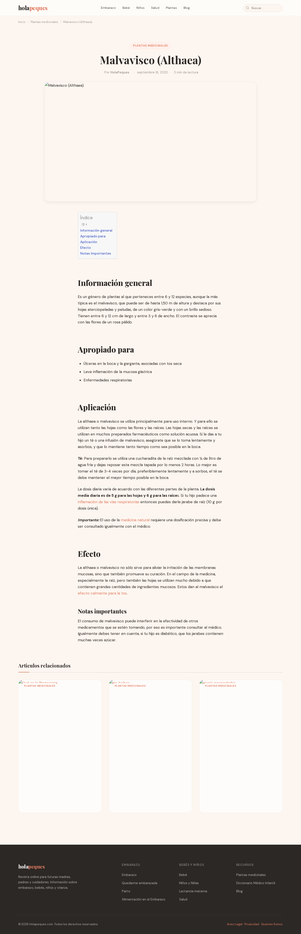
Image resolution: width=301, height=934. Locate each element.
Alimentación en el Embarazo (143, 899)
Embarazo (108, 8)
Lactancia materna (193, 891)
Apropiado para (93, 236)
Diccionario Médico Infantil (255, 883)
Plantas (171, 8)
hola (33, 7)
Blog (187, 8)
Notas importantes (95, 253)
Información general (96, 230)
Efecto (85, 248)
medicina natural (136, 520)
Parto (126, 891)
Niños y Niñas (189, 883)
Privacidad (251, 924)
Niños (140, 8)
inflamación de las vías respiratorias (108, 501)
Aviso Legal (234, 924)
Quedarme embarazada (139, 883)
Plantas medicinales (44, 22)
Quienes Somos (272, 924)
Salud (155, 8)
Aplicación (88, 242)
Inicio (22, 22)
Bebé (126, 8)
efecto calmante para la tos (102, 593)
